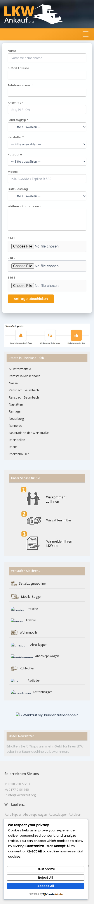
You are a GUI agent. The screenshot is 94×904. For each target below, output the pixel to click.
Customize (46, 869)
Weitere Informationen (24, 206)
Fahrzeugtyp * (18, 120)
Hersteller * (16, 137)
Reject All (45, 877)
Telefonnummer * (20, 85)
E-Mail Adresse (18, 68)
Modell (13, 172)
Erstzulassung (18, 189)
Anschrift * (15, 103)
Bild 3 (11, 277)
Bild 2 (11, 258)
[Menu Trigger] (86, 34)
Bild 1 (11, 238)
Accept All (45, 886)
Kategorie (15, 154)
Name (12, 51)
